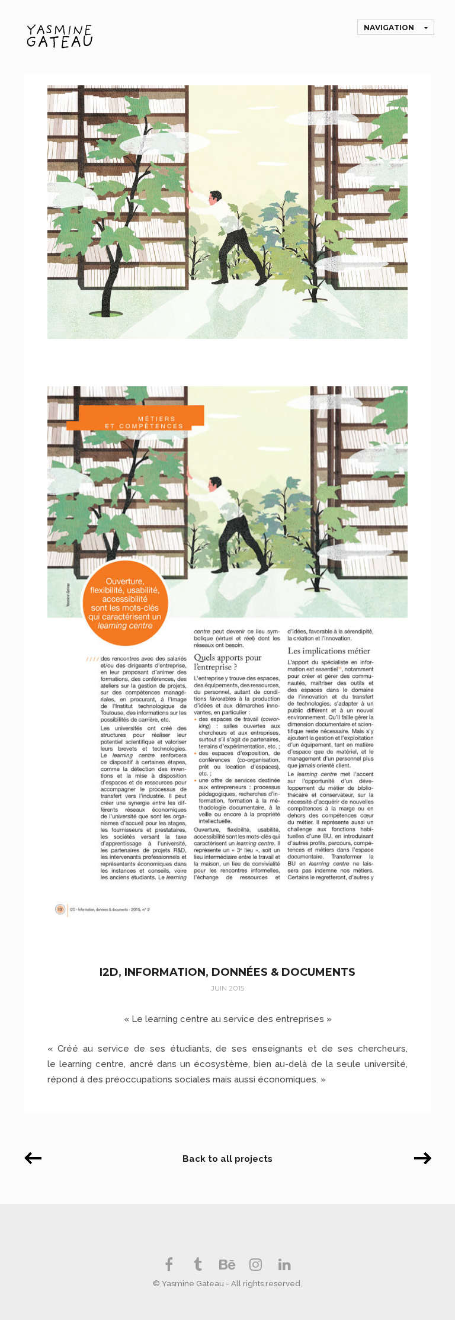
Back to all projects (227, 1159)
